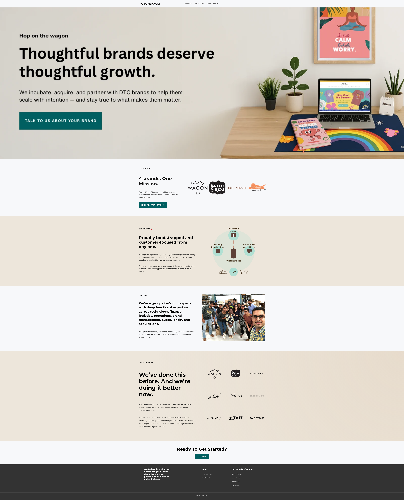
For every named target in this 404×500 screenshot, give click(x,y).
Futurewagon (204, 495)
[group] (202, 83)
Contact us (202, 456)
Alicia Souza (236, 478)
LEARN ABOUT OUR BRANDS (152, 205)
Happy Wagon (237, 474)
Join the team (207, 474)
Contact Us (206, 478)
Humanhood (236, 482)
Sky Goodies (236, 485)
